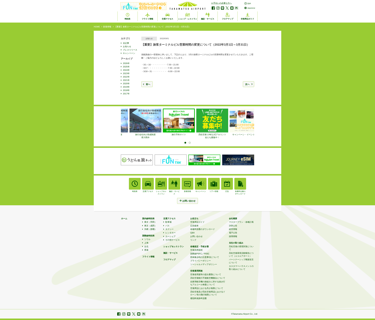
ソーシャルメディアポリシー (203, 264)
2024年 (126, 70)
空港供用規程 (196, 250)
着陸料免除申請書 (198, 298)
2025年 (126, 66)
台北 (146, 246)
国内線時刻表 (148, 218)
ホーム (124, 218)
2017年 (126, 93)
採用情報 (233, 236)
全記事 (126, 43)
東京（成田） (150, 225)
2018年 (126, 90)
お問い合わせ (196, 236)
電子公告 (233, 233)
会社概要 (233, 218)
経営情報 (233, 229)
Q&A (192, 233)
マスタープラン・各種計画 (241, 222)
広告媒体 (194, 225)
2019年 (126, 87)
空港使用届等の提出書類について (205, 274)
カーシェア (170, 236)
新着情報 (107, 26)
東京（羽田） (150, 222)
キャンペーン (129, 53)
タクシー (169, 229)
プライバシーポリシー (200, 260)
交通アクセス (169, 218)
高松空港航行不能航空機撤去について (207, 278)
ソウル (147, 239)
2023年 (126, 73)
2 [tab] (189, 142)
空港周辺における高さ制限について (206, 288)
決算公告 (233, 225)
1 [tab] (185, 142)
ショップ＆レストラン (173, 246)
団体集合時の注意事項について (204, 257)
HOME (97, 26)
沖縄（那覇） (150, 229)
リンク (193, 240)
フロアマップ (169, 259)
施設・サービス (170, 253)
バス (167, 225)
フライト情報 (148, 256)
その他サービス (172, 240)
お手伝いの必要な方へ (221, 3)
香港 (146, 250)
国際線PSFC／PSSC (199, 253)
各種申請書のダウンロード (202, 229)
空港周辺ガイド (197, 222)
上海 (146, 243)
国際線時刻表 (148, 235)
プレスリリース (130, 50)
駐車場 (168, 222)
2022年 (126, 77)
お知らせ (127, 46)
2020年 (126, 83)
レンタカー (170, 233)
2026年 (126, 63)
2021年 (126, 80)
